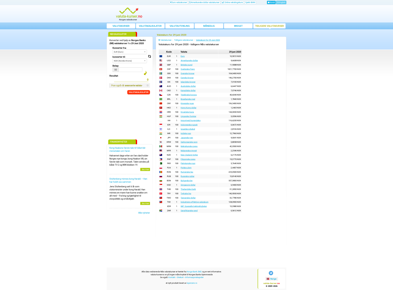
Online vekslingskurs (233, 2)
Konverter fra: (120, 48)
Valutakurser (121, 26)
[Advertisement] (219, 14)
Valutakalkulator (150, 26)
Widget (238, 26)
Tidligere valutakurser (269, 26)
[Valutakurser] (129, 13)
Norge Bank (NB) (194, 271)
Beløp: (116, 66)
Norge (273, 279)
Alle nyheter (144, 213)
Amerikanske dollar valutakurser (205, 2)
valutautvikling (180, 26)
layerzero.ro (192, 283)
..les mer (145, 169)
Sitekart (180, 277)
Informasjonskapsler (194, 277)
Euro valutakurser (179, 2)
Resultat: (114, 76)
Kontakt (171, 277)
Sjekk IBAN (250, 2)
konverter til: (119, 57)
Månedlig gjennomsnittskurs (209, 26)
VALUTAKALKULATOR (138, 92)
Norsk (272, 2)
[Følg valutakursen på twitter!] (271, 273)
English (282, 2)
